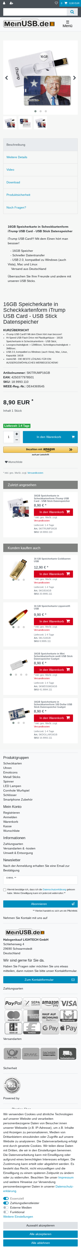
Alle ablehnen (40, 1243)
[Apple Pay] (68, 1028)
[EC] (13, 1028)
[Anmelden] (5, 3)
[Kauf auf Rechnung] (50, 1016)
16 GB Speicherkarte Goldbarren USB (52, 560)
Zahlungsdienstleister (24, 1203)
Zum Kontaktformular (39, 979)
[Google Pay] (50, 1028)
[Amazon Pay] (50, 1003)
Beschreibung (15, 144)
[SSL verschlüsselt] (12, 1085)
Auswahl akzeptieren (40, 1225)
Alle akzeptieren (40, 1234)
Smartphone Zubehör (18, 799)
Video (10, 169)
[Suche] (72, 12)
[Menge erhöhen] (17, 434)
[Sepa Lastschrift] (32, 1003)
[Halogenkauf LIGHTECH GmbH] (24, 931)
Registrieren (11, 812)
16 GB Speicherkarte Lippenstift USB (52, 607)
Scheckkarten (12, 763)
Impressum (66, 1177)
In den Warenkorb (49, 437)
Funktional (17, 1212)
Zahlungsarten (13, 844)
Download (13, 182)
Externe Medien (21, 1207)
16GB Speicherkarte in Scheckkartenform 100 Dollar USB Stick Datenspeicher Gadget (53, 704)
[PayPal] (13, 1003)
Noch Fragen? (16, 207)
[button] (40, 451)
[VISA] (68, 1003)
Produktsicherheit (18, 194)
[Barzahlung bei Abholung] (68, 1016)
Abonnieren (39, 904)
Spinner (8, 781)
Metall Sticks (11, 777)
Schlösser (10, 795)
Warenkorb (10, 821)
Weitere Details (16, 157)
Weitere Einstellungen (18, 1216)
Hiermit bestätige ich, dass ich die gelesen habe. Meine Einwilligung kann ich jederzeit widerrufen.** (41, 891)
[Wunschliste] (56, 3)
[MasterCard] (13, 1016)
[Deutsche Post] (12, 1053)
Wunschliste (15, 462)
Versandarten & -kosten (19, 848)
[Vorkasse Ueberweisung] (32, 1028)
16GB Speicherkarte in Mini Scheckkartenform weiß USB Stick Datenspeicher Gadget (53, 656)
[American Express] (32, 1016)
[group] (19, 507)
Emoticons (10, 772)
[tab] (40, 144)
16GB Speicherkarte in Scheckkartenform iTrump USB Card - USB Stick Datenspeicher (52, 498)
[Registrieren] (12, 3)
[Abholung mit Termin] (67, 1053)
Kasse (7, 826)
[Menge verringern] (17, 440)
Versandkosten (35, 473)
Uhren (7, 768)
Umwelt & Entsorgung (18, 853)
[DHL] (31, 1053)
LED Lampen (12, 786)
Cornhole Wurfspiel (16, 790)
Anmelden (10, 817)
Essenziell (17, 1198)
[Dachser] (49, 1053)
